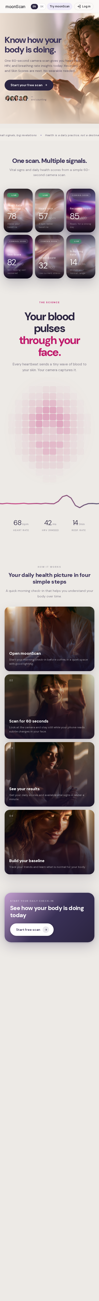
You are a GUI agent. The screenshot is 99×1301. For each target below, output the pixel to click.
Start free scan (28, 930)
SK (42, 6)
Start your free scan (27, 85)
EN (34, 6)
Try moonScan (60, 6)
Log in (86, 6)
